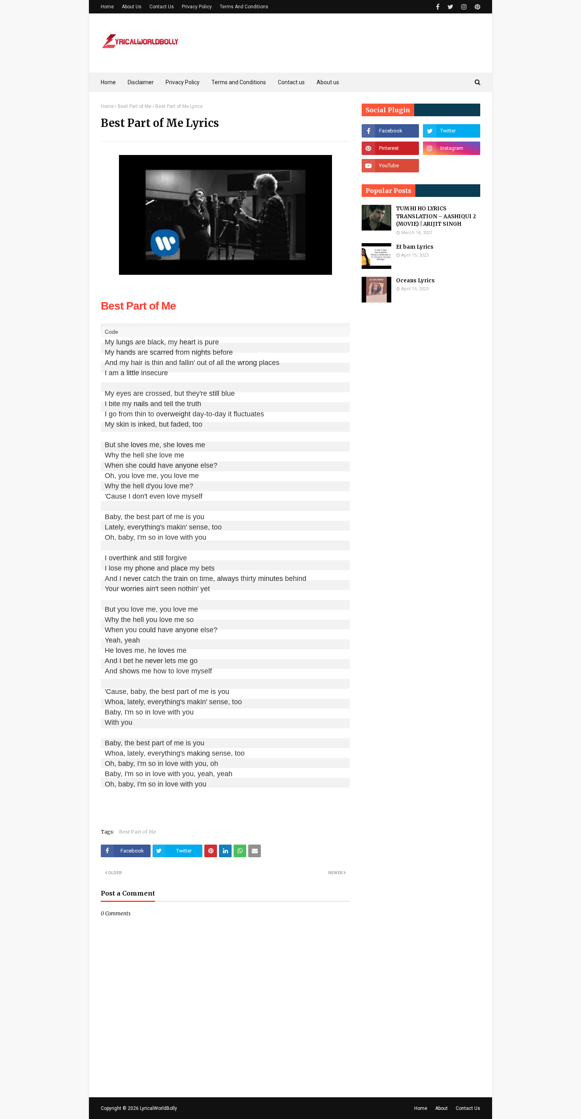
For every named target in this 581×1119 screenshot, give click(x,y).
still (214, 393)
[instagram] (464, 7)
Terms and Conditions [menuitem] (238, 82)
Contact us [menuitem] (291, 82)
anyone (186, 465)
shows (129, 671)
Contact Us (161, 6)
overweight (173, 414)
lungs (124, 342)
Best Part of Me (134, 106)
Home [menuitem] (108, 82)
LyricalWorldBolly (158, 1108)
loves (139, 445)
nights (201, 352)
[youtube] (390, 165)
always (228, 578)
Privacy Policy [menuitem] (183, 82)
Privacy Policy (197, 6)
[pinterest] (476, 7)
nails (141, 404)
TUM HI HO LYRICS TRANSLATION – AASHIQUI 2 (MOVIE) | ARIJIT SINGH (436, 216)
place (179, 568)
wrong (247, 363)
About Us (131, 6)
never (132, 578)
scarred (162, 352)
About (441, 1108)
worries (132, 589)
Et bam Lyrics (415, 247)
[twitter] (450, 7)
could (147, 465)
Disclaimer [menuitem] (141, 82)
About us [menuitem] (328, 82)
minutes (270, 578)
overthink (123, 558)
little (132, 373)
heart (187, 342)
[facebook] (437, 7)
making (198, 753)
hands (126, 352)
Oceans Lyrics (415, 280)
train (181, 578)
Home (107, 6)
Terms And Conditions (244, 6)
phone (145, 568)
